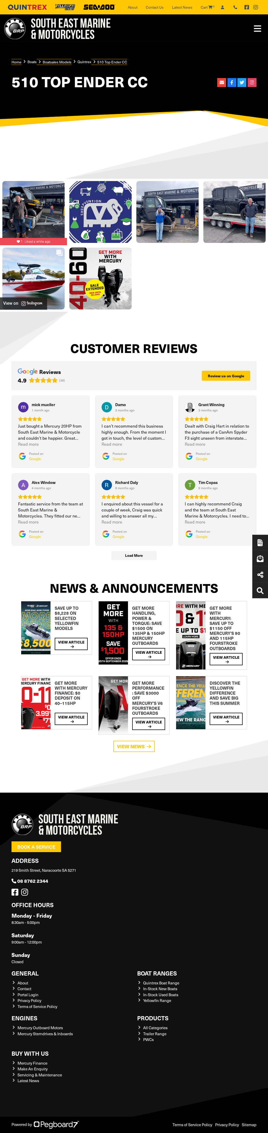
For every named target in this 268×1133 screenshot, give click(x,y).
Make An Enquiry (33, 1069)
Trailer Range (154, 1034)
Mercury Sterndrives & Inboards (45, 1034)
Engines (24, 1018)
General (25, 973)
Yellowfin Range (157, 1000)
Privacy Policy (29, 1000)
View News (131, 746)
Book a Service (36, 846)
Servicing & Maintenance (40, 1075)
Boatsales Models (57, 62)
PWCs (148, 1039)
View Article (71, 642)
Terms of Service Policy (37, 1006)
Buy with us (30, 1053)
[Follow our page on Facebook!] (246, 7)
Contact (24, 989)
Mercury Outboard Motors (40, 1028)
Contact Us (155, 7)
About (132, 7)
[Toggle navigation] (257, 28)
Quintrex (84, 61)
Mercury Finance (32, 1063)
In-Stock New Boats (160, 989)
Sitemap (249, 1124)
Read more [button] (28, 444)
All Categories (155, 1028)
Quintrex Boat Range (161, 983)
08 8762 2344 (32, 881)
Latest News (182, 7)
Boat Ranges (157, 973)
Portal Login (28, 995)
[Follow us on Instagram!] (25, 893)
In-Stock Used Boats (160, 995)
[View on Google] (23, 407)
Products (153, 1018)
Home (16, 62)
